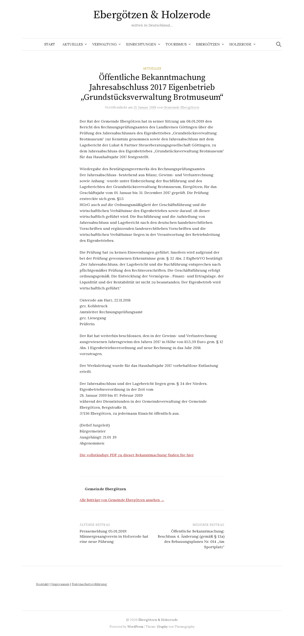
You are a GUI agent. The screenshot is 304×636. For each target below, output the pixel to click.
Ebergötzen (208, 44)
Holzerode (240, 44)
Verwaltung (104, 44)
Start (49, 44)
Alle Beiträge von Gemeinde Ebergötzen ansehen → (122, 500)
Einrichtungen (141, 44)
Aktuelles (72, 44)
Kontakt (42, 584)
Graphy (162, 627)
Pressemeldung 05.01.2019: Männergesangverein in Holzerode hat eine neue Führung (114, 536)
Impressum (60, 584)
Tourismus (176, 44)
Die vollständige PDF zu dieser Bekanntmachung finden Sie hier (137, 455)
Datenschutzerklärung (89, 584)
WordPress (135, 627)
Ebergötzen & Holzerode (152, 15)
